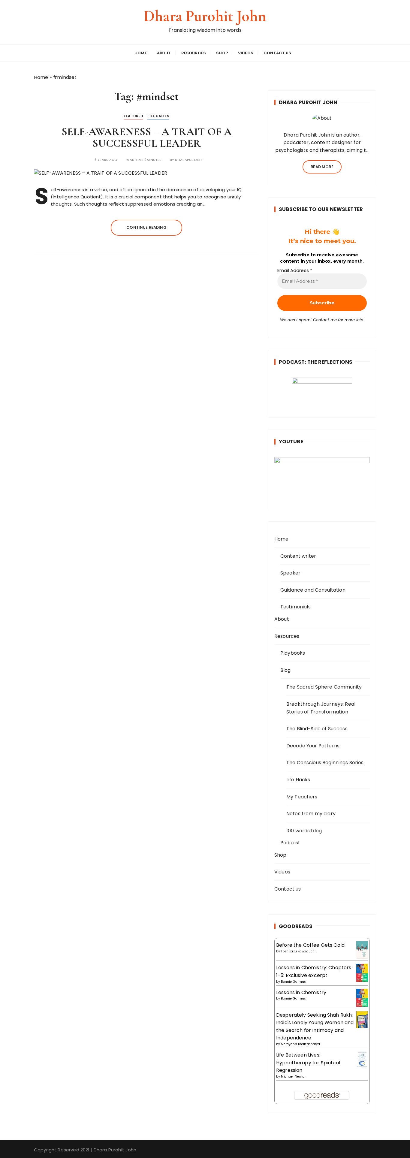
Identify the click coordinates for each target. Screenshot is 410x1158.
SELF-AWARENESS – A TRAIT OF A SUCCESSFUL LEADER (147, 137)
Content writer (298, 556)
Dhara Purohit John (205, 16)
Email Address (294, 270)
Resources (193, 53)
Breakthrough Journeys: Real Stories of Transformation (320, 708)
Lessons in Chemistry (301, 992)
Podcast (290, 842)
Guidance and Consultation (312, 590)
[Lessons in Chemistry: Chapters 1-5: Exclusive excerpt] (362, 973)
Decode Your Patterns (312, 745)
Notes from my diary (311, 813)
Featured (133, 116)
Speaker (290, 572)
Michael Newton (293, 1076)
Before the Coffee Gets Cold (310, 945)
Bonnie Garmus (293, 981)
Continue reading (146, 227)
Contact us (277, 53)
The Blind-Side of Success (317, 728)
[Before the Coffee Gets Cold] (362, 949)
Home (140, 53)
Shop (222, 53)
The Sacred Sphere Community (324, 686)
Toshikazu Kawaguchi (298, 951)
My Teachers (302, 796)
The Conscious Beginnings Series (325, 762)
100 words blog (304, 830)
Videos (245, 53)
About (164, 53)
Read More (322, 167)
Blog (285, 670)
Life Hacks (158, 116)
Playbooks (292, 653)
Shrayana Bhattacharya (300, 1044)
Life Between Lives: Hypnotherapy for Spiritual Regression (308, 1062)
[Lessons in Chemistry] (362, 997)
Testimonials (295, 606)
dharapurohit (188, 159)
